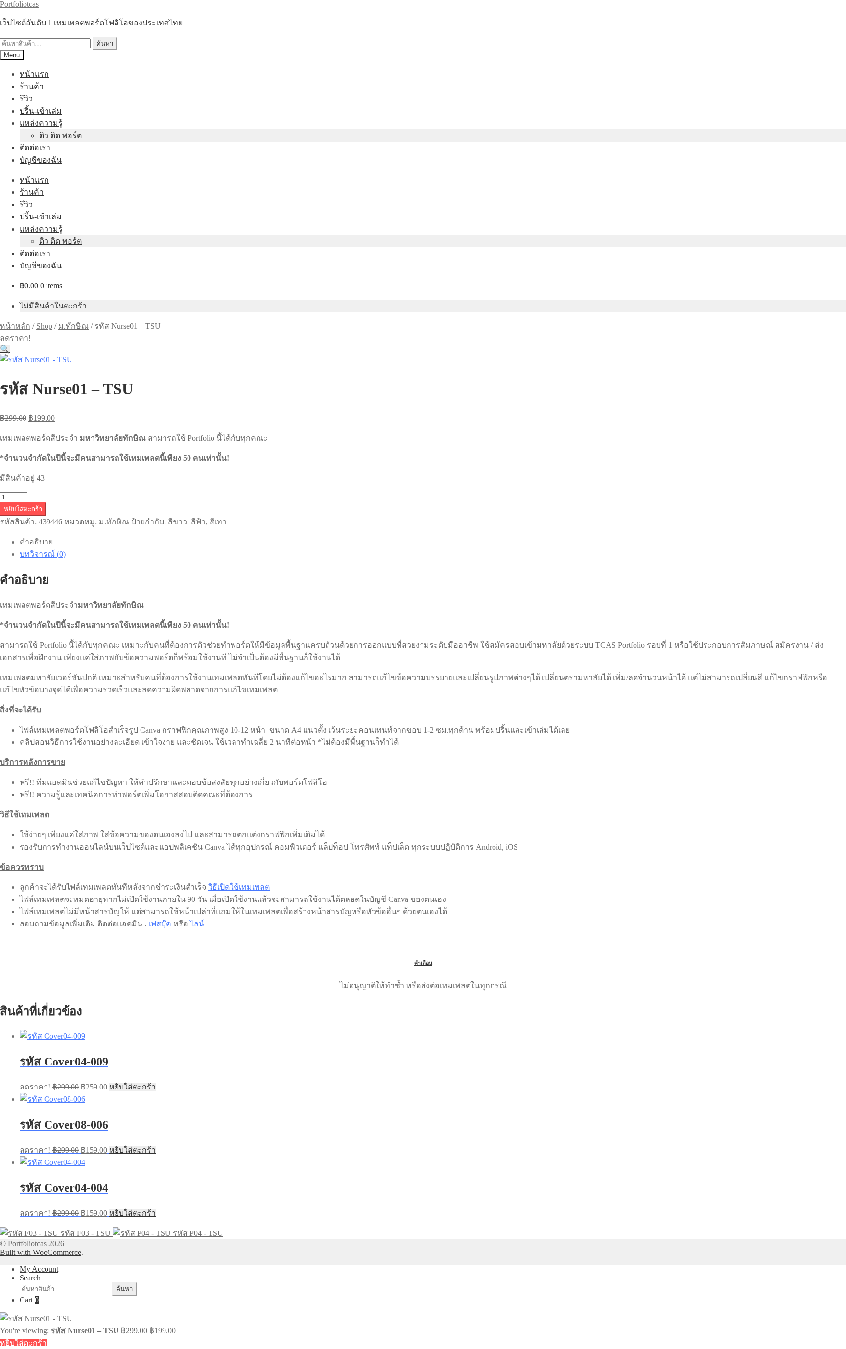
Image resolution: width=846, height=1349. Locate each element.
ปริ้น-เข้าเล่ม (41, 111)
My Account (39, 1269)
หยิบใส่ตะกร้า (23, 509)
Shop (44, 326)
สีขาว (177, 522)
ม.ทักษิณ (73, 326)
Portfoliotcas (19, 4)
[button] (5, 349)
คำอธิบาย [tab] (36, 542)
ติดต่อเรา (35, 147)
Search (30, 1278)
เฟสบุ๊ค (159, 924)
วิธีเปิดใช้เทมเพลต (239, 887)
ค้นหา (104, 43)
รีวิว (26, 99)
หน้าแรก (34, 74)
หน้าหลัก (15, 326)
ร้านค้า (32, 86)
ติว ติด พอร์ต (60, 135)
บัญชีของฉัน (41, 160)
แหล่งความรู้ (41, 123)
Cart (29, 1300)
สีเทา (218, 522)
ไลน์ (197, 924)
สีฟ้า (198, 522)
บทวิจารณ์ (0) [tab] (43, 554)
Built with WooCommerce (40, 1252)
